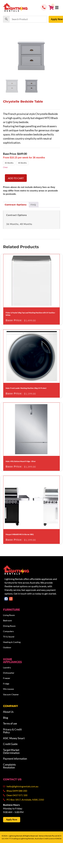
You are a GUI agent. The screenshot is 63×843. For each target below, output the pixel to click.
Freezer (6, 678)
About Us (8, 711)
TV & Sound (8, 636)
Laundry (7, 667)
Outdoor (7, 647)
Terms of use (10, 723)
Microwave (8, 689)
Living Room (9, 615)
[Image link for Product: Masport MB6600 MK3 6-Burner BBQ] (31, 502)
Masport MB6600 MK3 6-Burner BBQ (20, 534)
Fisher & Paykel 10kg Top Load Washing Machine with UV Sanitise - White (31, 314)
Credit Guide (10, 744)
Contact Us (12, 779)
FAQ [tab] (33, 204)
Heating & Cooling (11, 642)
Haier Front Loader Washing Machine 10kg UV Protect (26, 388)
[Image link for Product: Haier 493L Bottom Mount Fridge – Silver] (31, 429)
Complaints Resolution (9, 766)
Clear (5, 167)
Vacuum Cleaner (11, 694)
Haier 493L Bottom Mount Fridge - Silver (21, 461)
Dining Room (9, 626)
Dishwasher (8, 673)
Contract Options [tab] (16, 204)
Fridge (6, 683)
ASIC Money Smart (14, 738)
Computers (8, 631)
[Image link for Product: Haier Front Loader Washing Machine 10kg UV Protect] (31, 356)
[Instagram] (11, 599)
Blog (5, 717)
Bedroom (7, 620)
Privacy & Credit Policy (12, 731)
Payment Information (15, 758)
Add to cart (16, 178)
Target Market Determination (11, 751)
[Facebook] (6, 599)
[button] (57, 8)
